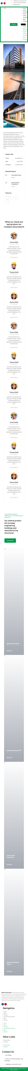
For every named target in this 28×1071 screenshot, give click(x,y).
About (24, 10)
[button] (23, 24)
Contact (25, 21)
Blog (24, 19)
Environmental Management (15, 183)
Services (25, 12)
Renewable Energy (16, 175)
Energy (13, 177)
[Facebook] (2, 3)
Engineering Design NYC (14, 750)
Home (24, 8)
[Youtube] (5, 3)
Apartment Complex (13, 643)
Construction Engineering (11, 856)
